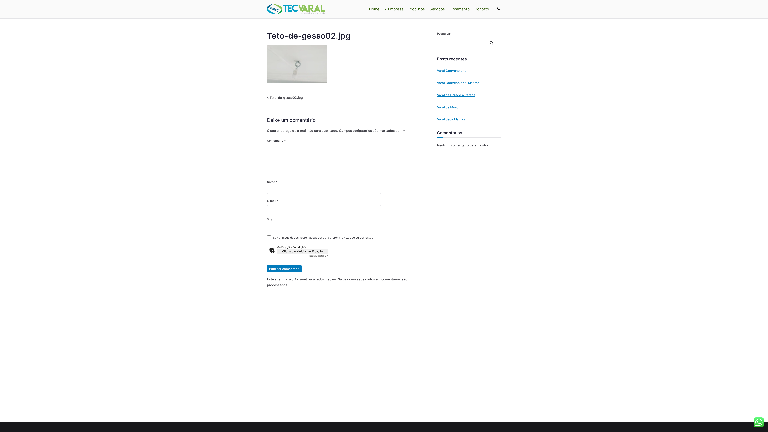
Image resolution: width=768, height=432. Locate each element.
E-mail (272, 200)
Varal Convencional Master (458, 83)
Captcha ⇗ (318, 256)
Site (269, 219)
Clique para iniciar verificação (302, 251)
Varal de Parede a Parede (456, 95)
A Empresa (393, 9)
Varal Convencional (452, 71)
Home (374, 9)
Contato (481, 9)
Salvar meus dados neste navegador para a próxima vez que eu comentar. (323, 237)
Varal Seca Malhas (451, 119)
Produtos (416, 9)
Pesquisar (444, 33)
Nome (272, 182)
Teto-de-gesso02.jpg (286, 98)
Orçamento (459, 9)
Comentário (276, 140)
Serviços (437, 9)
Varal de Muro (447, 107)
